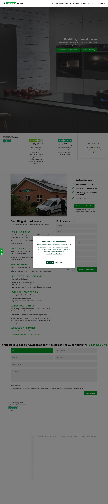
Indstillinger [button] (58, 262)
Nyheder (76, 3)
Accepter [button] (50, 262)
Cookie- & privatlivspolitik (54, 254)
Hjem (52, 3)
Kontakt (83, 3)
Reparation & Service (62, 3)
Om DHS (91, 3)
